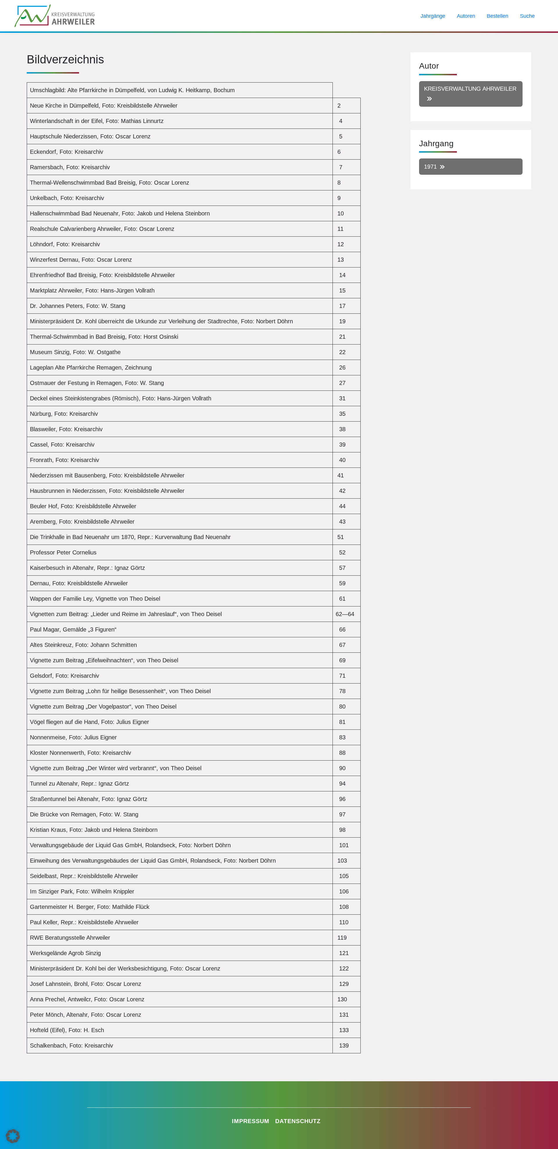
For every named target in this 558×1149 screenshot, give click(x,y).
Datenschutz (298, 1121)
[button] (13, 1136)
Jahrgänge (433, 16)
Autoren (466, 16)
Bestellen (497, 16)
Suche (527, 16)
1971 (430, 166)
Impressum (250, 1121)
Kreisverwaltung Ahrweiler (470, 88)
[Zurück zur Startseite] (55, 15)
